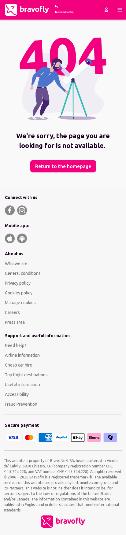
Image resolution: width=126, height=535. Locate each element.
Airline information (22, 355)
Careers (12, 312)
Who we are (16, 263)
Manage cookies (20, 302)
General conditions (23, 273)
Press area (15, 322)
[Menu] (120, 10)
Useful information (22, 384)
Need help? (15, 345)
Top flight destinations (26, 374)
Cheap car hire (18, 365)
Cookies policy (18, 292)
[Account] (106, 10)
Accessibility (17, 394)
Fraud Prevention (21, 404)
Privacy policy (18, 283)
